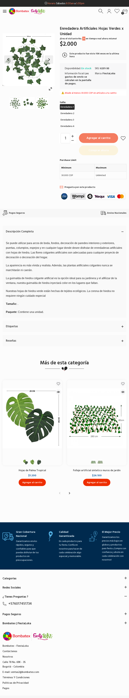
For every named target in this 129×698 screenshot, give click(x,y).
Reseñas (11, 340)
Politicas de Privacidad (16, 683)
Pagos (6, 688)
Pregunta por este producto (79, 187)
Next (49, 59)
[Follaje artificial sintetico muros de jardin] (96, 418)
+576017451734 (20, 604)
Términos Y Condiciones (16, 677)
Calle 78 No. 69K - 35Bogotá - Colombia (14, 664)
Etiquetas (12, 326)
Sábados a (66, 3)
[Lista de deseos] (117, 11)
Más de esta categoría (64, 363)
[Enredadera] (15, 103)
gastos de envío (74, 77)
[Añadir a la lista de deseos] (123, 138)
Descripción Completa (20, 231)
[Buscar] (101, 11)
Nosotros (8, 657)
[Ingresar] (109, 11)
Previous (8, 59)
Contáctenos (10, 651)
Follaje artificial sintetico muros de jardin (96, 470)
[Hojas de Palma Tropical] (32, 418)
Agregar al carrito (99, 138)
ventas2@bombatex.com (25, 672)
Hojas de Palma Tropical (32, 470)
